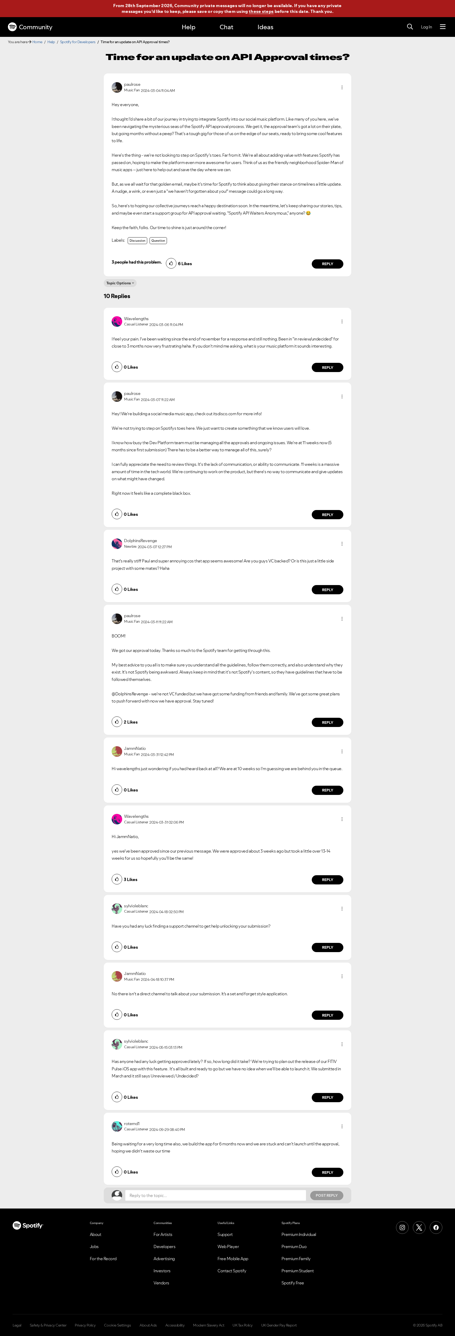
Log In (426, 27)
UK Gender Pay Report (279, 1325)
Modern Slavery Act (208, 1325)
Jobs (94, 1246)
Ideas (265, 27)
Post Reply (327, 1195)
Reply (327, 263)
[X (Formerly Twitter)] (419, 1227)
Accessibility (175, 1325)
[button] (342, 87)
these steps (261, 11)
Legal (17, 1325)
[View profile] (117, 87)
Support (225, 1234)
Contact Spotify (231, 1271)
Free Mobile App (232, 1258)
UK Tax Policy (243, 1325)
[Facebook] (436, 1227)
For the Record (103, 1258)
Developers (164, 1246)
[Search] (409, 26)
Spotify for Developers (78, 41)
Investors (162, 1271)
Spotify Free (292, 1283)
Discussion (137, 240)
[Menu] (442, 27)
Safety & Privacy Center (48, 1325)
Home (37, 41)
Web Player (228, 1246)
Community (35, 27)
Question (158, 240)
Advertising (164, 1258)
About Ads (148, 1325)
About (95, 1234)
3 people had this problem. (137, 262)
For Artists (163, 1234)
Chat (226, 27)
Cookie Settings (117, 1325)
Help (188, 27)
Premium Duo (294, 1246)
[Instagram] (402, 1227)
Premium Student (297, 1271)
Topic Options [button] (118, 283)
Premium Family (296, 1258)
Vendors (161, 1283)
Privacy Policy (85, 1325)
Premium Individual (298, 1234)
